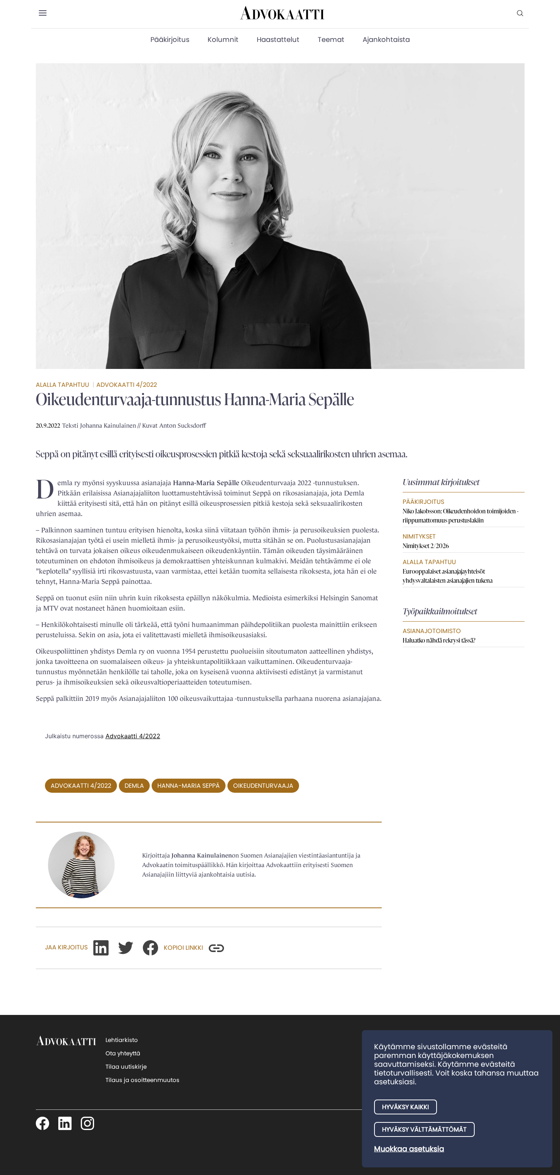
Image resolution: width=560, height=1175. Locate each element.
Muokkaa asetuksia (409, 1149)
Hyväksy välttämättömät (424, 1129)
